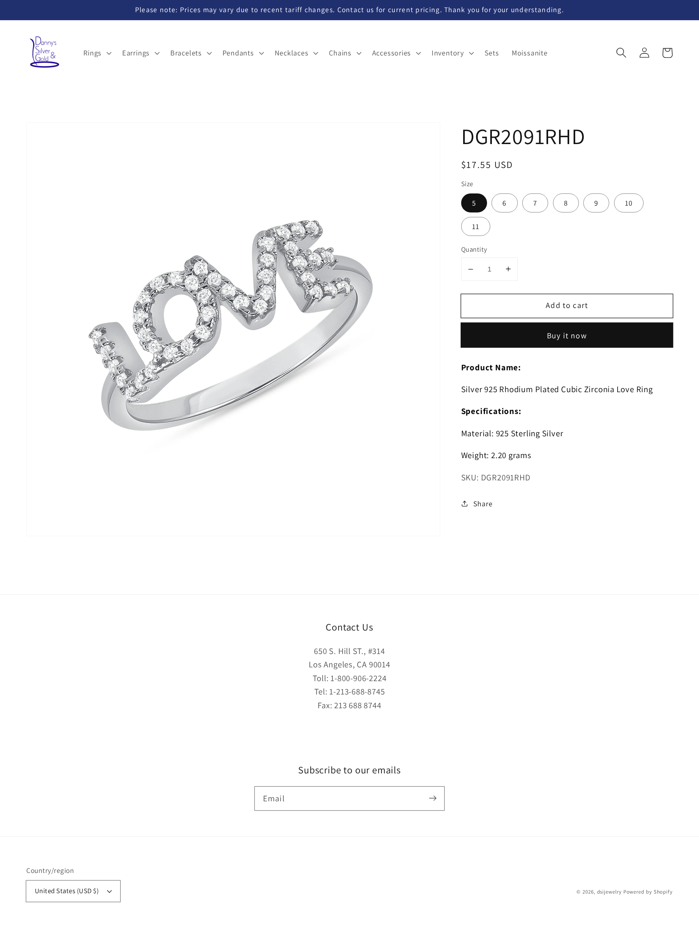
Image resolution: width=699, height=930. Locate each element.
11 (476, 226)
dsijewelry (609, 891)
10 (629, 203)
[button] (621, 52)
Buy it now (567, 335)
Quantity (474, 248)
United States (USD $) (67, 890)
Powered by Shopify (648, 891)
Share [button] (483, 503)
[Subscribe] (432, 798)
